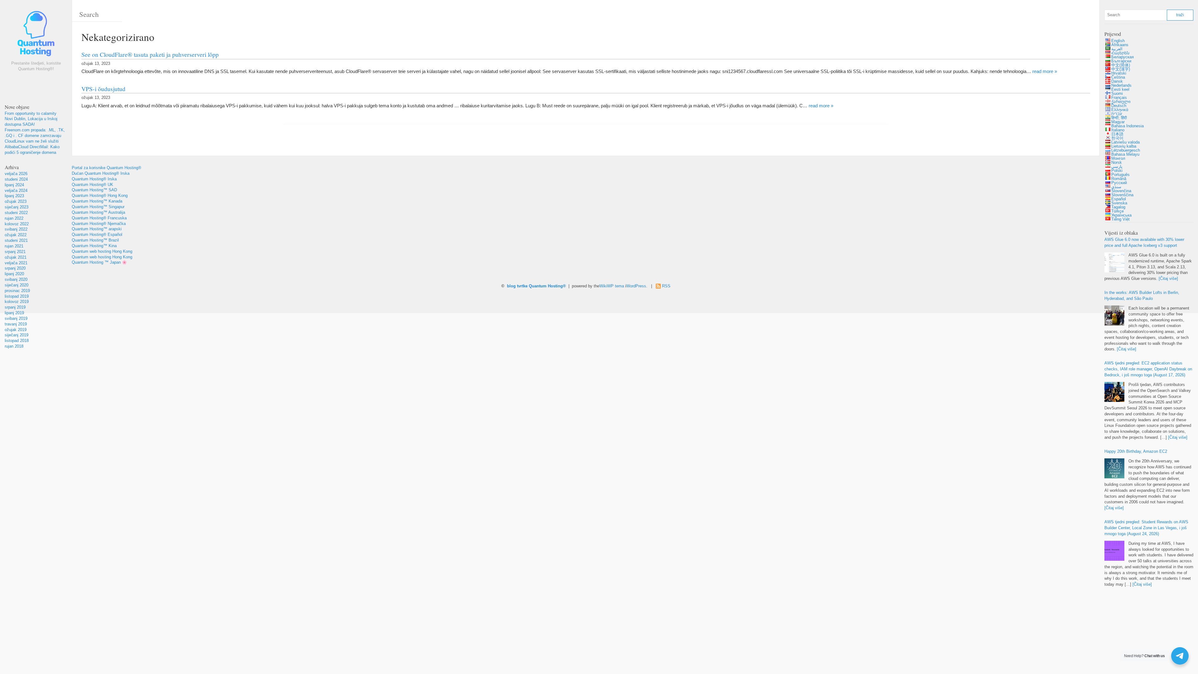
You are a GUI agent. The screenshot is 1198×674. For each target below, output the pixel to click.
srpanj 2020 (15, 268)
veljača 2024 (16, 190)
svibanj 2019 (16, 318)
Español (1118, 199)
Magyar (1118, 122)
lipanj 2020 (14, 274)
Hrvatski (1118, 73)
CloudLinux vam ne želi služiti (32, 141)
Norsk (1116, 162)
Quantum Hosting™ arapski (97, 229)
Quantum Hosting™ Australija (98, 212)
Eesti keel (1120, 89)
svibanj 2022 (16, 229)
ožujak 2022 (16, 235)
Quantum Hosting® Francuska (99, 218)
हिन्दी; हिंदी (1119, 118)
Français (1119, 97)
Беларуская (1122, 57)
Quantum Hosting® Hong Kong (100, 195)
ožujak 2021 (16, 257)
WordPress (636, 286)
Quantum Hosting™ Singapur (98, 207)
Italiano (1117, 130)
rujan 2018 (14, 346)
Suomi (1117, 93)
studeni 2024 (16, 179)
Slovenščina (1122, 195)
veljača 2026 (16, 174)
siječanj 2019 (16, 335)
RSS (666, 286)
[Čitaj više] (1168, 278)
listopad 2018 (17, 341)
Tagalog (1118, 207)
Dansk (1117, 81)
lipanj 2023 (14, 196)
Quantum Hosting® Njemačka (99, 224)
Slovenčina (1121, 191)
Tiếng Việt (1120, 219)
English (1118, 41)
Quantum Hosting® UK (92, 185)
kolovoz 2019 (17, 302)
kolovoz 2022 (17, 224)
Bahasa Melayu (1125, 154)
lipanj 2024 (14, 185)
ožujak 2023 (16, 201)
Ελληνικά (1119, 110)
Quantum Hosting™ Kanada (97, 201)
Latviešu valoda (1125, 142)
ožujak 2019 (16, 330)
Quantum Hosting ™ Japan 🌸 (99, 262)
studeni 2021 (16, 240)
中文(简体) (1120, 65)
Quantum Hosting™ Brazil (95, 240)
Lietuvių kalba (1123, 146)
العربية (1117, 49)
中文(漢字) (1120, 69)
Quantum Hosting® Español (97, 234)
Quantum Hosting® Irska (94, 179)
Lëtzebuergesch (1125, 150)
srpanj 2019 (15, 307)
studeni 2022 (16, 213)
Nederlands (1121, 85)
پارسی (1117, 166)
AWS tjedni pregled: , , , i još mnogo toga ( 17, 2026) (1148, 369)
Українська (1121, 215)
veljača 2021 (16, 263)
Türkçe (1117, 211)
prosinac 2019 (17, 291)
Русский (1119, 183)
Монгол (1118, 158)
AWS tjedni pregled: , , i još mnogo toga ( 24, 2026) (1146, 528)
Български (1121, 61)
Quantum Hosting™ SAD (94, 190)
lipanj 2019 (14, 313)
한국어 (1117, 138)
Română (1118, 179)
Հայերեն (1120, 53)
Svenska (1119, 203)
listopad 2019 (17, 296)
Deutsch (1118, 106)
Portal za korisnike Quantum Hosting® (106, 168)
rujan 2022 (14, 218)
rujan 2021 (14, 246)
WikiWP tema (611, 286)
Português (1120, 175)
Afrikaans (1119, 45)
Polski (1117, 170)
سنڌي (1116, 187)
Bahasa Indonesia (1127, 126)
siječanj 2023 (16, 207)
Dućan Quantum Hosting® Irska (100, 173)
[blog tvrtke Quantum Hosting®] (36, 35)
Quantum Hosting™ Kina (94, 246)
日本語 (1117, 134)
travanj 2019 (16, 324)
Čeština (1118, 77)
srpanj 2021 (15, 252)
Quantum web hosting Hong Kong (102, 251)
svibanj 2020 (16, 279)
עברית (1116, 114)
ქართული (1121, 102)
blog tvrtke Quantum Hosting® (536, 286)
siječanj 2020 (16, 285)
